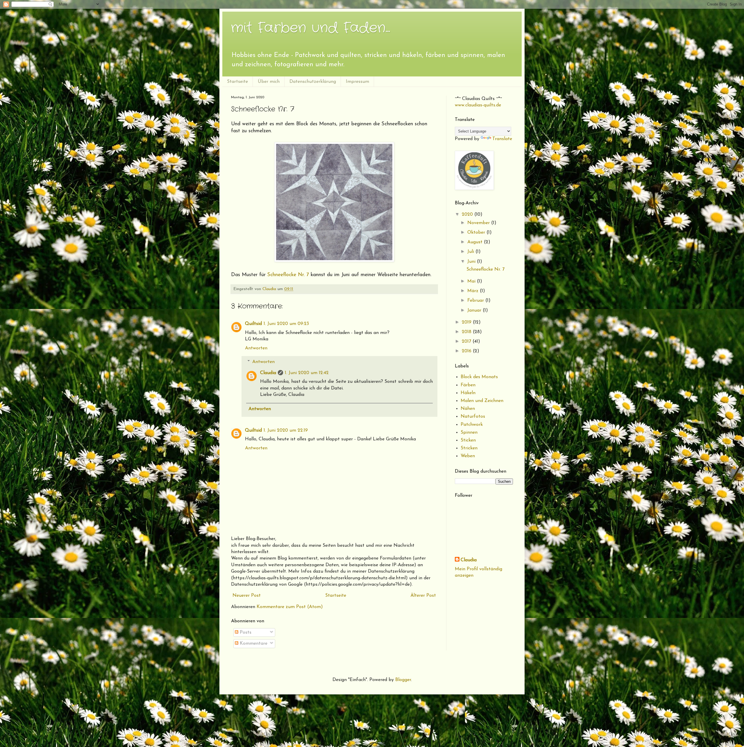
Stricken (469, 448)
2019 (467, 322)
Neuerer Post (247, 595)
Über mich (269, 81)
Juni (472, 261)
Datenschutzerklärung (312, 81)
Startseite (237, 81)
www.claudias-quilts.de (478, 105)
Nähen (468, 408)
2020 (468, 214)
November (479, 223)
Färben (468, 385)
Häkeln (468, 393)
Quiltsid (253, 323)
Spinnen (469, 432)
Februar (476, 300)
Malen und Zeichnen (482, 400)
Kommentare (252, 643)
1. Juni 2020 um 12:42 (307, 373)
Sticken (468, 440)
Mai (472, 281)
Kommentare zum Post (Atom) (290, 607)
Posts (244, 632)
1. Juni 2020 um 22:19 (286, 430)
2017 (467, 341)
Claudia (268, 373)
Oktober (477, 232)
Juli (471, 251)
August (475, 242)
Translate (502, 139)
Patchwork (472, 424)
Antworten (256, 348)
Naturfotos (473, 416)
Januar (475, 310)
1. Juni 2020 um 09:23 (286, 323)
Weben (468, 456)
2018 (467, 332)
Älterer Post (423, 595)
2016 (467, 351)
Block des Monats (479, 377)
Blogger (403, 680)
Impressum (357, 81)
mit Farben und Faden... (310, 28)
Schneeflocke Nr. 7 (288, 274)
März (473, 291)
